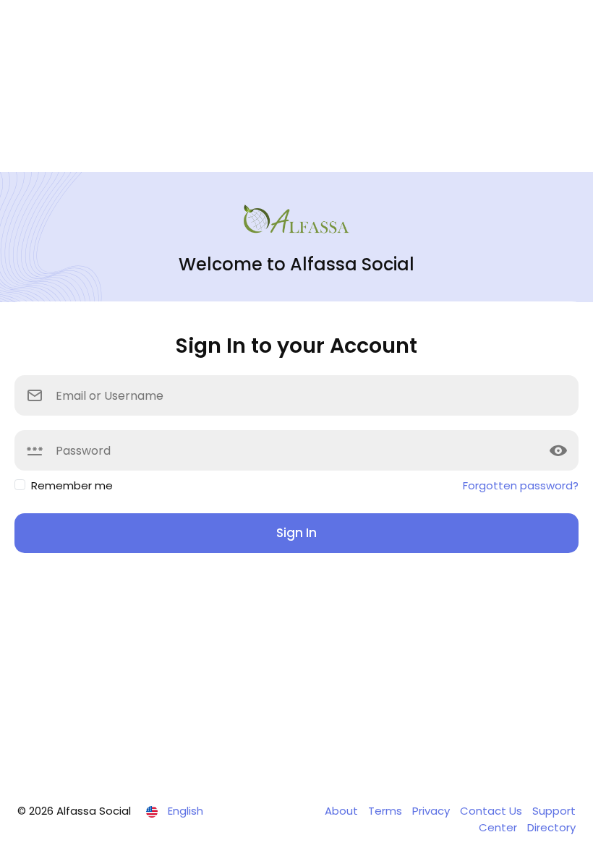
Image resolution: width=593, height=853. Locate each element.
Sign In (296, 532)
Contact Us (492, 810)
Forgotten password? (521, 485)
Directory (551, 827)
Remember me (72, 485)
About (343, 810)
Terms (386, 810)
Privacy (432, 810)
